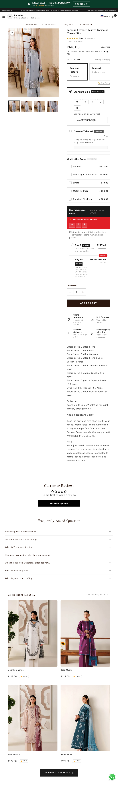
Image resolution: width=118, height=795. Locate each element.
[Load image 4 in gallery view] (52, 106)
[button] (59, 531)
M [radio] (93, 102)
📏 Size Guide (104, 83)
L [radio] (100, 102)
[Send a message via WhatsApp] (112, 777)
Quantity (72, 285)
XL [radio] (77, 108)
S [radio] (85, 102)
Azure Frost (66, 754)
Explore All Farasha (57, 773)
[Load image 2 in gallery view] (26, 106)
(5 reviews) (90, 38)
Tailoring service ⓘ (102, 59)
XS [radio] (77, 102)
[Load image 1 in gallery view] (14, 106)
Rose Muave (67, 670)
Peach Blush (14, 754)
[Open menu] (3, 16)
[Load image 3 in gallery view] (39, 106)
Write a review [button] (59, 503)
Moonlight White (16, 670)
